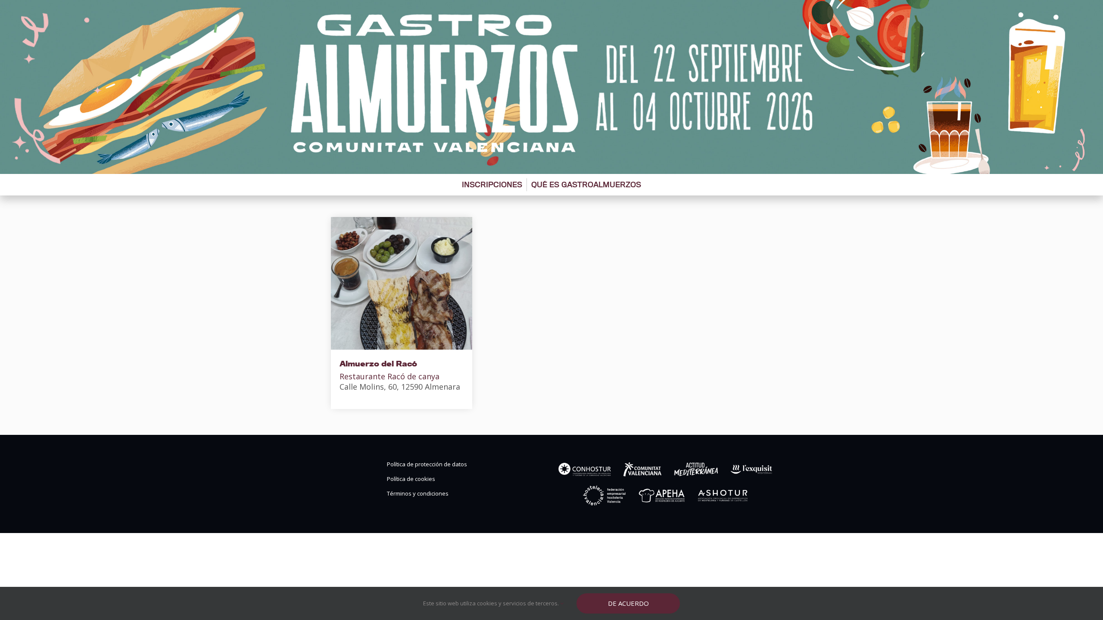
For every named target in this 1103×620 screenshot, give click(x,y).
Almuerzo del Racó (378, 363)
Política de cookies (411, 479)
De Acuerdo (628, 603)
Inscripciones (492, 184)
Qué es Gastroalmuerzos (586, 184)
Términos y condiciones (418, 493)
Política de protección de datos (427, 464)
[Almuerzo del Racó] (401, 283)
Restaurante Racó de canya (389, 376)
